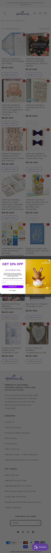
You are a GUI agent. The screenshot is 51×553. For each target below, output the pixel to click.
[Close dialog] (49, 260)
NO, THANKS (13, 290)
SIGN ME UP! (13, 286)
